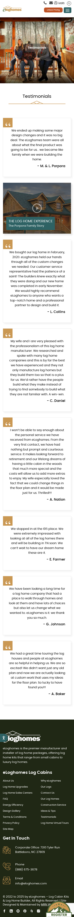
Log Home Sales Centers (17, 793)
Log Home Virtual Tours (55, 823)
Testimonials (48, 817)
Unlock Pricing (53, 10)
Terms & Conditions (15, 817)
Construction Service (53, 805)
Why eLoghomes (51, 781)
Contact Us (47, 793)
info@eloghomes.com (31, 883)
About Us (8, 781)
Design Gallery (11, 811)
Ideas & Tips (48, 811)
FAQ (5, 799)
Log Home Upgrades (15, 787)
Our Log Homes (50, 799)
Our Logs (46, 787)
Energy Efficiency (13, 805)
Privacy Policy (11, 823)
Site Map (8, 829)
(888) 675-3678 (26, 869)
